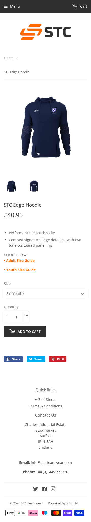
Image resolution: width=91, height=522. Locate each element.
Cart (83, 6)
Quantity (11, 306)
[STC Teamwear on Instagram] (53, 489)
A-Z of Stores (45, 399)
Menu (15, 6)
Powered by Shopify (63, 503)
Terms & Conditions (45, 406)
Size (7, 283)
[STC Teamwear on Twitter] (35, 489)
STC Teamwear (32, 503)
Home (8, 57)
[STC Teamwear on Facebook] (44, 489)
